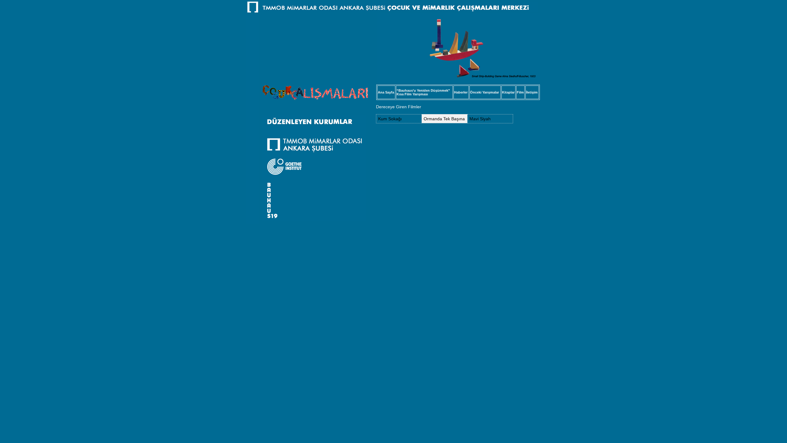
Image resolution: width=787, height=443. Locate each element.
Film (520, 92)
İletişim (532, 92)
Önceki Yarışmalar (484, 92)
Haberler (461, 92)
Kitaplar (508, 92)
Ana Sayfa (386, 92)
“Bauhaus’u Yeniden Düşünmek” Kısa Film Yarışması (423, 92)
